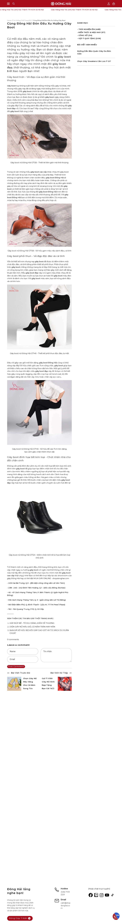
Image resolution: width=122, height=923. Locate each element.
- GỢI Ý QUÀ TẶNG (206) (89, 38)
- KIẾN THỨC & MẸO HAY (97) (91, 32)
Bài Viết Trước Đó (20, 673)
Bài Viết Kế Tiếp (59, 673)
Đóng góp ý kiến (18, 918)
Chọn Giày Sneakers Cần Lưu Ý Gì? (94, 61)
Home (9, 20)
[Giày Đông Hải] (61, 3)
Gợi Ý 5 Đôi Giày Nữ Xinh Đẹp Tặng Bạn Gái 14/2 (48, 683)
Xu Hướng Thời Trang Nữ (22, 20)
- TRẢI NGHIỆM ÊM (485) (89, 29)
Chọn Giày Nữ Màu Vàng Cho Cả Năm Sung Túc (30, 683)
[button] (13, 3)
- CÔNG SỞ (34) (84, 35)
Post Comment (16, 666)
